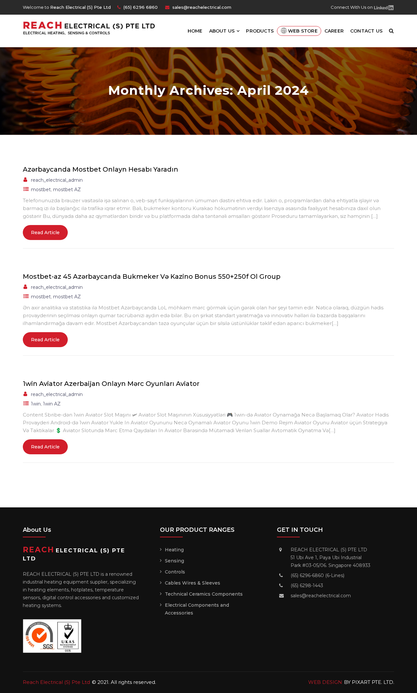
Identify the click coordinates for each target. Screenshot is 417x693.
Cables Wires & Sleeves (192, 583)
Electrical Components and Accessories (197, 609)
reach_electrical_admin (57, 180)
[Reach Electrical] (92, 27)
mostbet (41, 189)
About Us (222, 31)
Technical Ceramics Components (204, 594)
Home (195, 31)
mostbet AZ (67, 189)
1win (36, 404)
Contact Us (366, 31)
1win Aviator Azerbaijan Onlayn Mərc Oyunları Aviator (111, 384)
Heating (174, 550)
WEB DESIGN (325, 682)
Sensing (174, 561)
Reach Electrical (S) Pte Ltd (56, 682)
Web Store (303, 31)
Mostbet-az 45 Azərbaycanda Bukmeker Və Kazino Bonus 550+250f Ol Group (151, 276)
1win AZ (52, 404)
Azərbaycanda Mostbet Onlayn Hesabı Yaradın (100, 169)
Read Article (45, 232)
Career (334, 31)
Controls (175, 572)
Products (260, 31)
